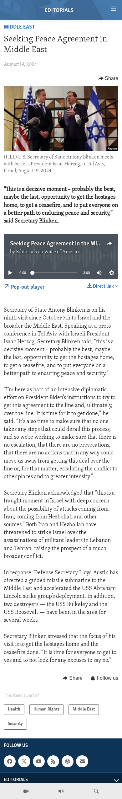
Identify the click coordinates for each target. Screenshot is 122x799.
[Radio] (61, 791)
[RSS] (53, 761)
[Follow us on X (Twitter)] (24, 761)
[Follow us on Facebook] (10, 761)
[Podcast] (68, 761)
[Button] (109, 78)
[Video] (26, 791)
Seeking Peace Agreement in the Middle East (64, 244)
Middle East (19, 27)
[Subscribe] (82, 761)
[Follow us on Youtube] (39, 761)
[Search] (96, 791)
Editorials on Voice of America (48, 252)
